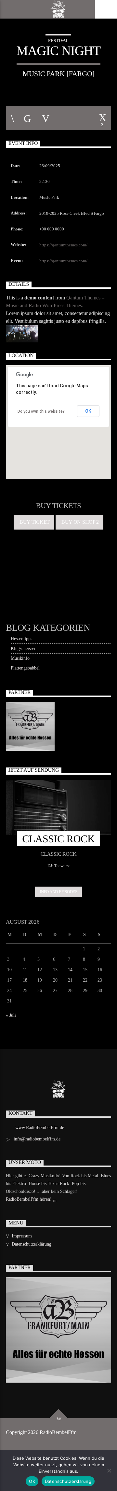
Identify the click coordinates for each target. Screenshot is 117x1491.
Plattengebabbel (25, 668)
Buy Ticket (33, 522)
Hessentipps (21, 638)
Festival (58, 40)
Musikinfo (20, 658)
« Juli (11, 1015)
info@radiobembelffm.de (37, 1139)
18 (25, 980)
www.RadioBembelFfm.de (39, 1127)
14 (70, 969)
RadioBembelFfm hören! (29, 1199)
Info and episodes (58, 891)
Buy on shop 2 (79, 522)
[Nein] (109, 1470)
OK (88, 411)
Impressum (22, 1236)
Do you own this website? (41, 411)
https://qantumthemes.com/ (63, 245)
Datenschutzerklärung (31, 1244)
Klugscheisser (23, 648)
